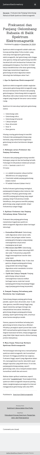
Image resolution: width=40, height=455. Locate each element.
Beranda (6, 13)
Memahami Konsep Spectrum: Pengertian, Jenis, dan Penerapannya (20, 416)
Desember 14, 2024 (28, 44)
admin (16, 44)
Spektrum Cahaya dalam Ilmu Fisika (20, 408)
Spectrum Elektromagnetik (23, 394)
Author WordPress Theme (14, 453)
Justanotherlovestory (13, 4)
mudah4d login (16, 379)
